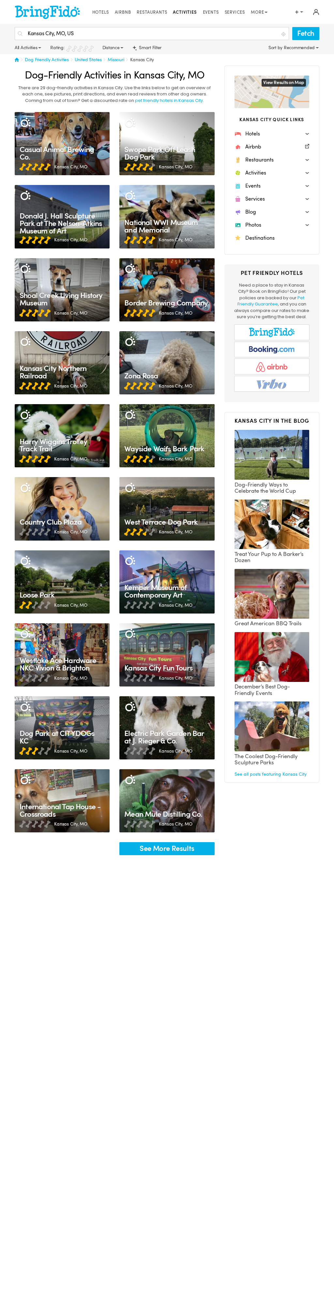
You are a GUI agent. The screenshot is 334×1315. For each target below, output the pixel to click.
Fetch (305, 33)
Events (211, 12)
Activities (185, 12)
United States (88, 60)
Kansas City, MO (70, 167)
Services (235, 12)
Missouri (116, 60)
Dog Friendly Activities (47, 60)
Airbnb (123, 12)
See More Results (167, 848)
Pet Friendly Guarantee (270, 301)
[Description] (25, 122)
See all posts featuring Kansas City (271, 774)
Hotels (100, 12)
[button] (272, 133)
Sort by (276, 47)
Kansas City (142, 60)
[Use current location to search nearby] (284, 34)
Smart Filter (149, 47)
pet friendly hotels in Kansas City (169, 100)
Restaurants (152, 12)
